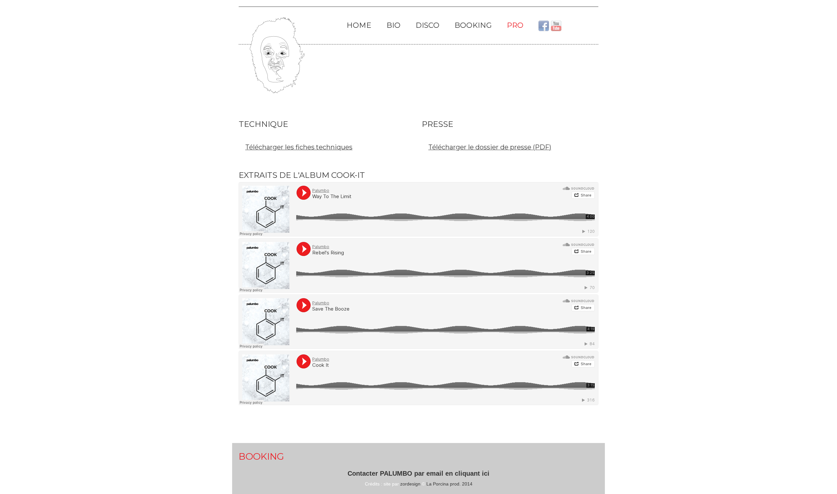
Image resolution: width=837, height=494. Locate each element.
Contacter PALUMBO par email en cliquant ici (418, 473)
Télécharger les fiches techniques (298, 147)
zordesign (410, 483)
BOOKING (473, 25)
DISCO (427, 25)
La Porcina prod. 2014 (449, 483)
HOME (359, 25)
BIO (393, 25)
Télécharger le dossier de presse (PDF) (489, 147)
